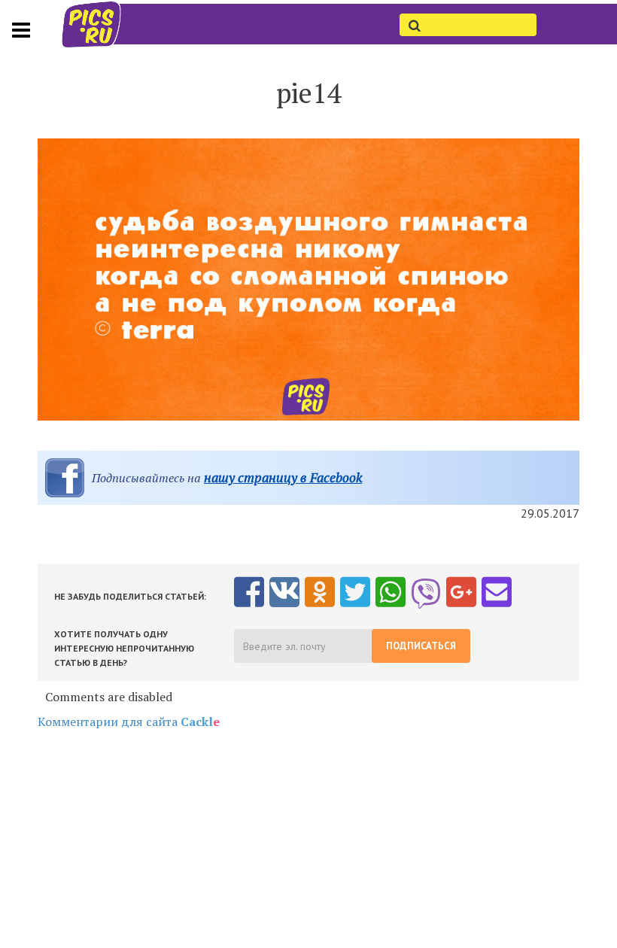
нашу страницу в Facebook (283, 477)
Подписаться (421, 646)
